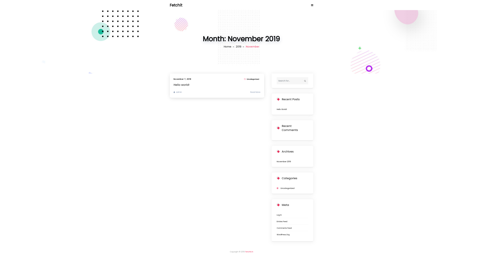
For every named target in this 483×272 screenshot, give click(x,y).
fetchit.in (249, 251)
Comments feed (284, 228)
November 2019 (284, 161)
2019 (238, 46)
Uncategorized (253, 79)
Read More (255, 92)
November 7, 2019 (182, 79)
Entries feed (282, 221)
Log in (279, 215)
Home (227, 46)
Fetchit (176, 5)
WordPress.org (283, 234)
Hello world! (181, 85)
